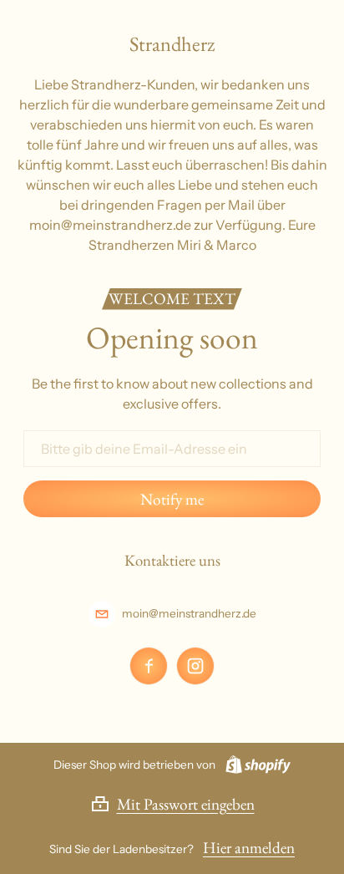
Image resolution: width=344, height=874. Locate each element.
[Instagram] (195, 666)
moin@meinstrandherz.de (189, 613)
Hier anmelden (249, 847)
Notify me (172, 499)
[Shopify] (255, 764)
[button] (172, 803)
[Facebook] (148, 666)
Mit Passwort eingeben (186, 804)
